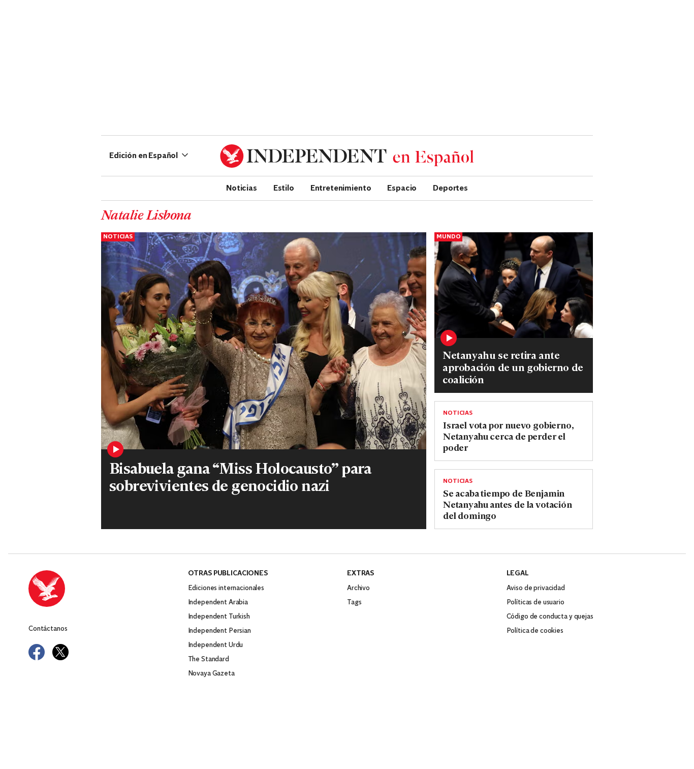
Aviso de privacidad (536, 588)
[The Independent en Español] (347, 156)
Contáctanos (47, 629)
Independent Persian (219, 631)
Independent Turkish (219, 617)
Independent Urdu (215, 645)
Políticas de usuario (535, 602)
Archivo (358, 588)
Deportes (450, 187)
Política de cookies (535, 631)
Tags (354, 602)
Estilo (283, 187)
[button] (148, 156)
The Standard (208, 659)
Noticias (241, 187)
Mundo (448, 237)
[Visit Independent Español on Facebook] (36, 652)
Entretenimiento (340, 187)
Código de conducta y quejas (550, 617)
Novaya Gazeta (211, 674)
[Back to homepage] (108, 588)
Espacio (402, 187)
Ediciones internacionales (226, 588)
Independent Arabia (218, 602)
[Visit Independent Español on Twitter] (60, 652)
